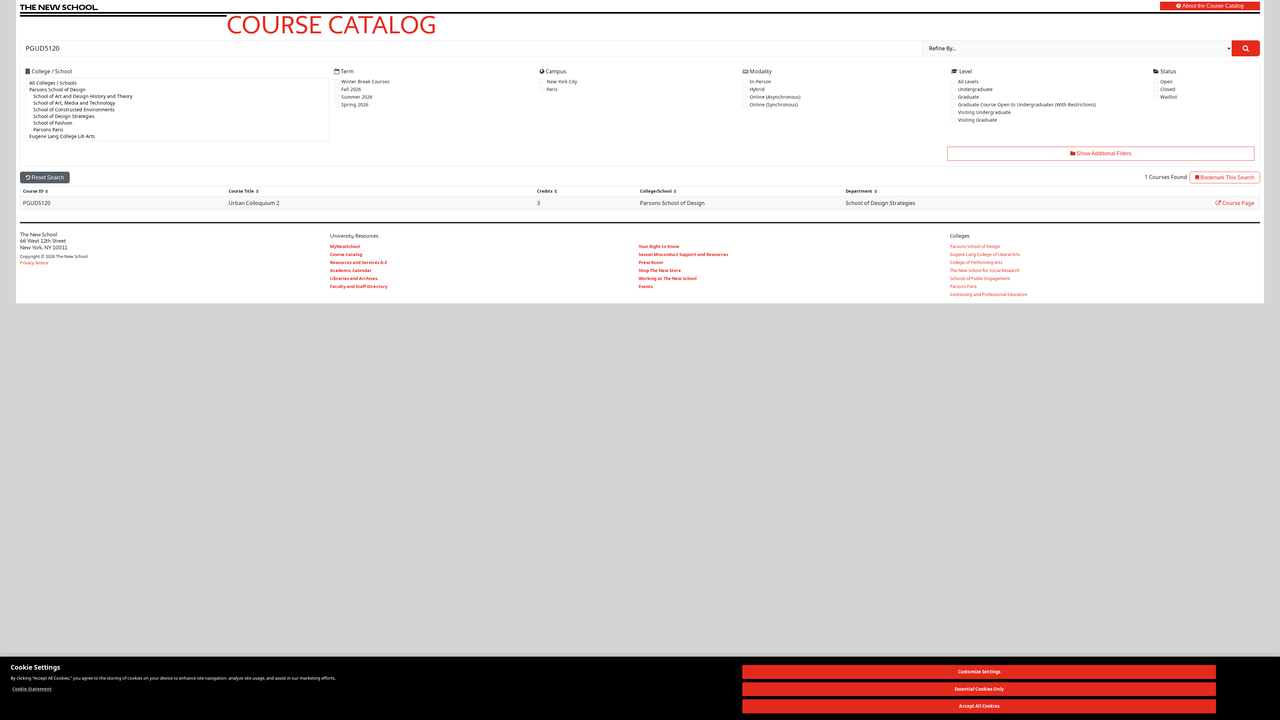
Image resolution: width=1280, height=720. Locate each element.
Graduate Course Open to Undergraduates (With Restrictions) (1027, 104)
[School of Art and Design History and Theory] (177, 96)
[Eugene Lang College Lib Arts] (177, 136)
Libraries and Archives (353, 278)
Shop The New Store (660, 270)
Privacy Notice (34, 263)
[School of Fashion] (177, 123)
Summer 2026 (356, 97)
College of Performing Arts (976, 262)
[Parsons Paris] (177, 129)
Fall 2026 (351, 89)
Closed (1167, 89)
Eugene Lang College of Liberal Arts (985, 254)
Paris (552, 89)
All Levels (968, 81)
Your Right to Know (659, 246)
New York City (562, 81)
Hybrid (757, 89)
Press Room (651, 262)
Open (1166, 81)
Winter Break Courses (365, 81)
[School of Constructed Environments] (177, 109)
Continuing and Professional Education (988, 294)
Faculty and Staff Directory (358, 286)
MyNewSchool (345, 246)
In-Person (760, 81)
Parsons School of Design (975, 246)
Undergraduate (975, 89)
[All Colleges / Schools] (177, 83)
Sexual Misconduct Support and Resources (683, 254)
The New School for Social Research (985, 270)
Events (646, 286)
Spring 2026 (354, 104)
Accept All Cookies (979, 706)
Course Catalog (331, 24)
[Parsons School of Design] (177, 89)
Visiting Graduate (977, 120)
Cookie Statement (32, 689)
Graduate (968, 97)
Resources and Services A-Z (358, 262)
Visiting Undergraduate (984, 112)
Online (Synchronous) (774, 104)
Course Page (1237, 203)
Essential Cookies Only (979, 689)
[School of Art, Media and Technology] (177, 103)
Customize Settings (979, 672)
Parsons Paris (963, 286)
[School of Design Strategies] (177, 116)
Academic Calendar (351, 270)
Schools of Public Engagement (980, 278)
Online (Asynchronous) (775, 97)
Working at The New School (668, 278)
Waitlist (1168, 97)
